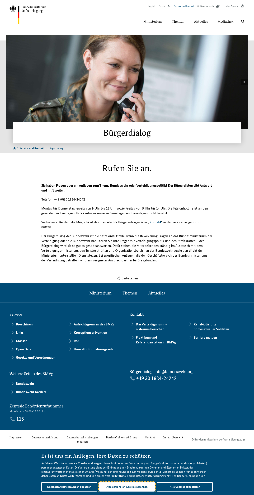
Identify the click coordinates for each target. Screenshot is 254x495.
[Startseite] (14, 148)
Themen (130, 293)
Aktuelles (156, 293)
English (151, 6)
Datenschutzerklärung (45, 437)
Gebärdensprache (205, 6)
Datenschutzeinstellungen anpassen (82, 439)
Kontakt (155, 222)
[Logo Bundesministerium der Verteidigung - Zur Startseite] (28, 15)
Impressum (16, 437)
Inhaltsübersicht (173, 437)
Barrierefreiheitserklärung (121, 437)
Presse (162, 6)
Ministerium (100, 293)
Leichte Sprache (231, 6)
